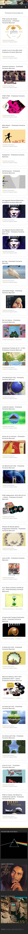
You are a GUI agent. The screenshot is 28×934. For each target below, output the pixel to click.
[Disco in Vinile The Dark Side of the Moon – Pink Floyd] (14, 846)
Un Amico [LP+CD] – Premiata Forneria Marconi (12, 737)
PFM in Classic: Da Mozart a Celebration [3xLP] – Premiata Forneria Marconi (13, 797)
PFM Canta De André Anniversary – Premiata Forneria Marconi (10, 21)
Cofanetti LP (18, 638)
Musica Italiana (19, 609)
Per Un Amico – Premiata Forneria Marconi (11, 321)
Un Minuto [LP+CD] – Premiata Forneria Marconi (13, 467)
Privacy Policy (14, 929)
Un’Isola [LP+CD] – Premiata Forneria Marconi (12, 707)
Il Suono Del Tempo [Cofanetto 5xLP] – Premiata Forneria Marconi (13, 619)
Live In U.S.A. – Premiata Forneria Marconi (11, 766)
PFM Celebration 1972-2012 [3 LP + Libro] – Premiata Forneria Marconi (14, 497)
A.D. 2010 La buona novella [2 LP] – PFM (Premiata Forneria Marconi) (12, 589)
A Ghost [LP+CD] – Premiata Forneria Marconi (12, 648)
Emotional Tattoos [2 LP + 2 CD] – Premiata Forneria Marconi (14, 349)
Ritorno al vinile (10, 3)
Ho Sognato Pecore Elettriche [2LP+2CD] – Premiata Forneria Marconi (13, 232)
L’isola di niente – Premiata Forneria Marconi (12, 408)
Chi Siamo (8, 929)
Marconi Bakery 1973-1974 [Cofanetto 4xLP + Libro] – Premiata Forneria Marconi (12, 678)
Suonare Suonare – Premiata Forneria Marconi (12, 67)
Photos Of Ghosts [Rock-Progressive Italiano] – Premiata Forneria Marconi (13, 528)
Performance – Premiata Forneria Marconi (11, 172)
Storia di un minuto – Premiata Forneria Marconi (13, 437)
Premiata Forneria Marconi (8, 40)
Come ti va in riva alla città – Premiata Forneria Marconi (12, 51)
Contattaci (21, 929)
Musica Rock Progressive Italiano (10, 41)
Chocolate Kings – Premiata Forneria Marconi (12, 292)
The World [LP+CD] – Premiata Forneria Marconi (13, 378)
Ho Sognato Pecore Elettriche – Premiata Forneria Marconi (13, 201)
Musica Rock (18, 339)
